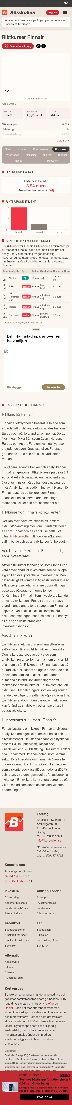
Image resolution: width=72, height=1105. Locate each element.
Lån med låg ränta (47, 940)
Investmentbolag (46, 903)
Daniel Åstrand (14, 876)
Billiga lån (42, 935)
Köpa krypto (12, 962)
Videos (18, 160)
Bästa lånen (44, 929)
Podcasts (52, 160)
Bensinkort (11, 945)
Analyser (47, 155)
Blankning (31, 155)
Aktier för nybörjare (16, 903)
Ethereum (10, 972)
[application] (36, 221)
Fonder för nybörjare (16, 908)
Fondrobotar (44, 908)
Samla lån (42, 945)
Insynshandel (12, 155)
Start (8, 149)
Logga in (52, 12)
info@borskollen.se (49, 840)
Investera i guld (14, 977)
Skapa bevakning (20, 46)
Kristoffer (48, 1003)
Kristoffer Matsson (16, 881)
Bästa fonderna (45, 913)
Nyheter (22, 149)
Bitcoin (9, 967)
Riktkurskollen (20, 536)
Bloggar (62, 155)
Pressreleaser (41, 149)
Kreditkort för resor (15, 935)
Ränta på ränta (13, 913)
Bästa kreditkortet (15, 929)
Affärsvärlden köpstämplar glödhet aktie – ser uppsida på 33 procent (35, 22)
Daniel (9, 1008)
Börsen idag (12, 897)
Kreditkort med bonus (17, 940)
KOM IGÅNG (44, 1097)
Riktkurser (60, 149)
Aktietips (42, 897)
